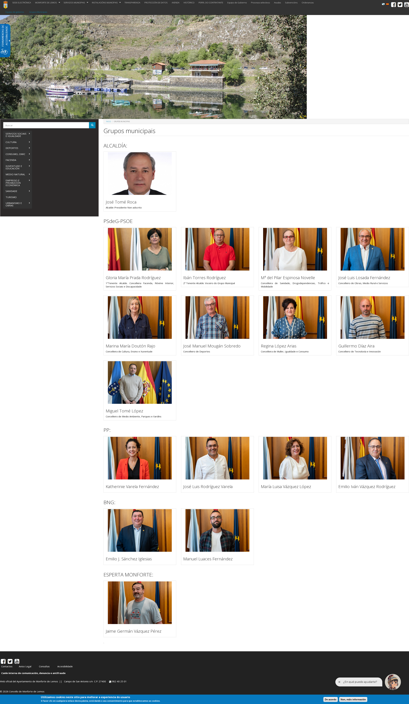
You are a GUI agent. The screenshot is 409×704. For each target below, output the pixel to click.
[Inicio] (6, 4)
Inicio (108, 121)
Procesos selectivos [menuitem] (260, 2)
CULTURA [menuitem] (9, 142)
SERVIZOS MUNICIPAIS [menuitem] (73, 2)
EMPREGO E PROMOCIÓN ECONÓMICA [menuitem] (12, 183)
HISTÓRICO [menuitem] (189, 2)
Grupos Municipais (38, 12)
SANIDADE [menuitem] (10, 191)
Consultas (44, 666)
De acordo (330, 699)
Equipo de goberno (15, 12)
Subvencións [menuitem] (291, 2)
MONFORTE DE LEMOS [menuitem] (45, 2)
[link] (383, 4)
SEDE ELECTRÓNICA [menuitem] (21, 2)
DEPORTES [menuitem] (10, 148)
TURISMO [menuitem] (11, 197)
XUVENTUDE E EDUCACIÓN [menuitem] (12, 167)
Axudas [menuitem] (277, 2)
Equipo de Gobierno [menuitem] (237, 2)
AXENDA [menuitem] (175, 2)
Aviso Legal (25, 666)
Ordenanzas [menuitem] (308, 2)
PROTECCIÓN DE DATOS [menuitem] (156, 2)
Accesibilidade (65, 666)
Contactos (6, 666)
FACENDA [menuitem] (9, 160)
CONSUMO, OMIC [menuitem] (14, 154)
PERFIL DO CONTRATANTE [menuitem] (211, 2)
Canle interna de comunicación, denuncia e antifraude (33, 673)
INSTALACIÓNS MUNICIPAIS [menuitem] (104, 2)
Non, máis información (353, 699)
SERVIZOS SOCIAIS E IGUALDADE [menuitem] (14, 135)
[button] (194, 112)
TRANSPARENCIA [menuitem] (132, 2)
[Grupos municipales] (387, 4)
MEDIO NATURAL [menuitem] (14, 174)
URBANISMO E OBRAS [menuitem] (12, 204)
